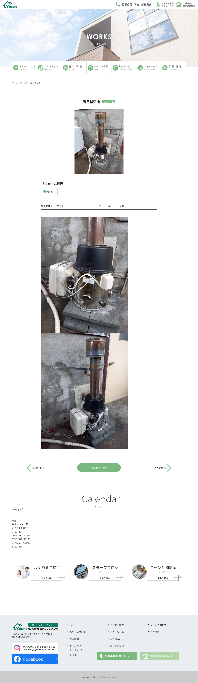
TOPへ (72, 624)
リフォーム (77, 650)
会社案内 (155, 631)
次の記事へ (160, 467)
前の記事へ (38, 467)
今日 (14, 520)
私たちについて (77, 631)
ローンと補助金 (158, 624)
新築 (74, 655)
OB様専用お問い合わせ (189, 4)
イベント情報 (117, 624)
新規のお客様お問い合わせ (167, 4)
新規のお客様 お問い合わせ (117, 656)
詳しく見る (47, 577)
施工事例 (24, 82)
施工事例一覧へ (99, 467)
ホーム (15, 82)
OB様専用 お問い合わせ (161, 656)
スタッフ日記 (117, 645)
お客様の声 (115, 638)
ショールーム (117, 631)
